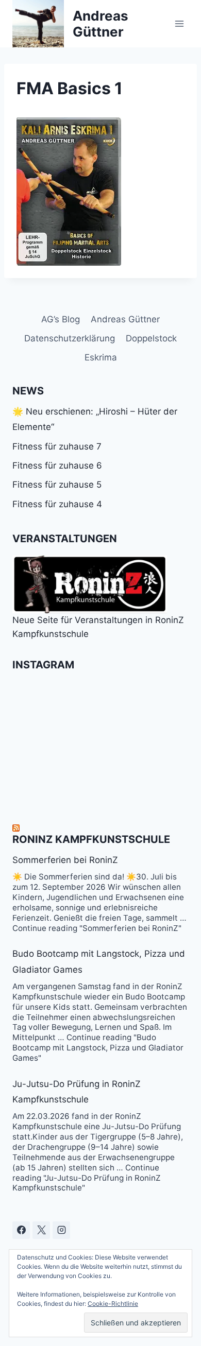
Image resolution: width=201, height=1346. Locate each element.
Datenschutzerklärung (69, 338)
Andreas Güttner (125, 319)
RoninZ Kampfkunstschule (91, 839)
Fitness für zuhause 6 (57, 465)
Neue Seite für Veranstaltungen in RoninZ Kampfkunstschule (98, 627)
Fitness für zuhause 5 (57, 484)
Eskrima (101, 357)
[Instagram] (61, 1230)
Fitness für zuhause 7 (57, 446)
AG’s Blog (60, 319)
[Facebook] (21, 1230)
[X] (41, 1230)
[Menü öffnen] (179, 23)
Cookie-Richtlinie (113, 1303)
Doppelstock (151, 338)
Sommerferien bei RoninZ (65, 860)
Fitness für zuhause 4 (57, 504)
